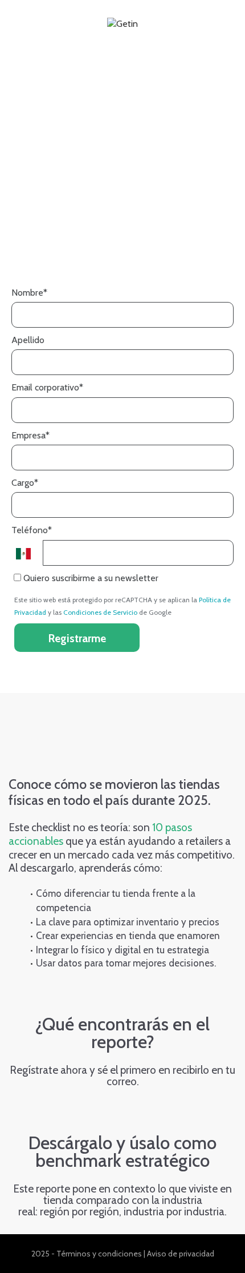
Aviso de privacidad (180, 1253)
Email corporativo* (47, 387)
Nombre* (29, 292)
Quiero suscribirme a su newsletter (89, 578)
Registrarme (77, 638)
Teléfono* (31, 530)
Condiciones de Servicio (100, 612)
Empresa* (30, 435)
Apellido (27, 340)
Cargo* (24, 482)
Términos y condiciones (99, 1253)
